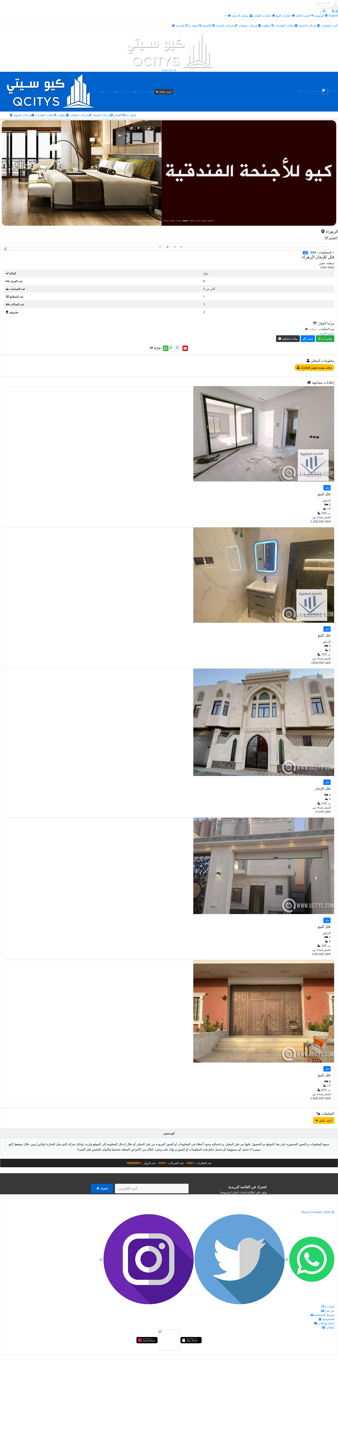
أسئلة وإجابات (325, 1323)
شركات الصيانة (225, 25)
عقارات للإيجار (262, 15)
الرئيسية (109, 91)
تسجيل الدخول (241, 15)
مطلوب (266, 25)
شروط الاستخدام (324, 1314)
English (333, 15)
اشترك (104, 1188)
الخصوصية (327, 1319)
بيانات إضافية (289, 338)
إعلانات (329, 1327)
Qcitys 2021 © (169, 70)
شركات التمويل (307, 25)
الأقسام (207, 25)
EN (332, 91)
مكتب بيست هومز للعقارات (315, 367)
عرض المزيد (327, 333)
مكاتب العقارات (284, 25)
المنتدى (180, 25)
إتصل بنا (194, 25)
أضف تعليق (325, 1120)
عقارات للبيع (284, 15)
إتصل (309, 338)
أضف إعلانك (303, 15)
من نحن (329, 1310)
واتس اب (326, 338)
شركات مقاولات (248, 25)
